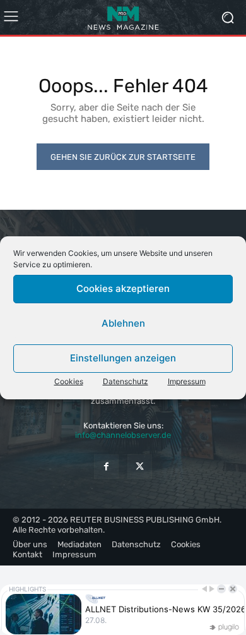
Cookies (68, 381)
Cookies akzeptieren (123, 288)
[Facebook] (106, 466)
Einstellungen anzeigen (123, 358)
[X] (139, 466)
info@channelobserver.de (123, 435)
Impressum (187, 381)
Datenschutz (125, 381)
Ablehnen (123, 323)
